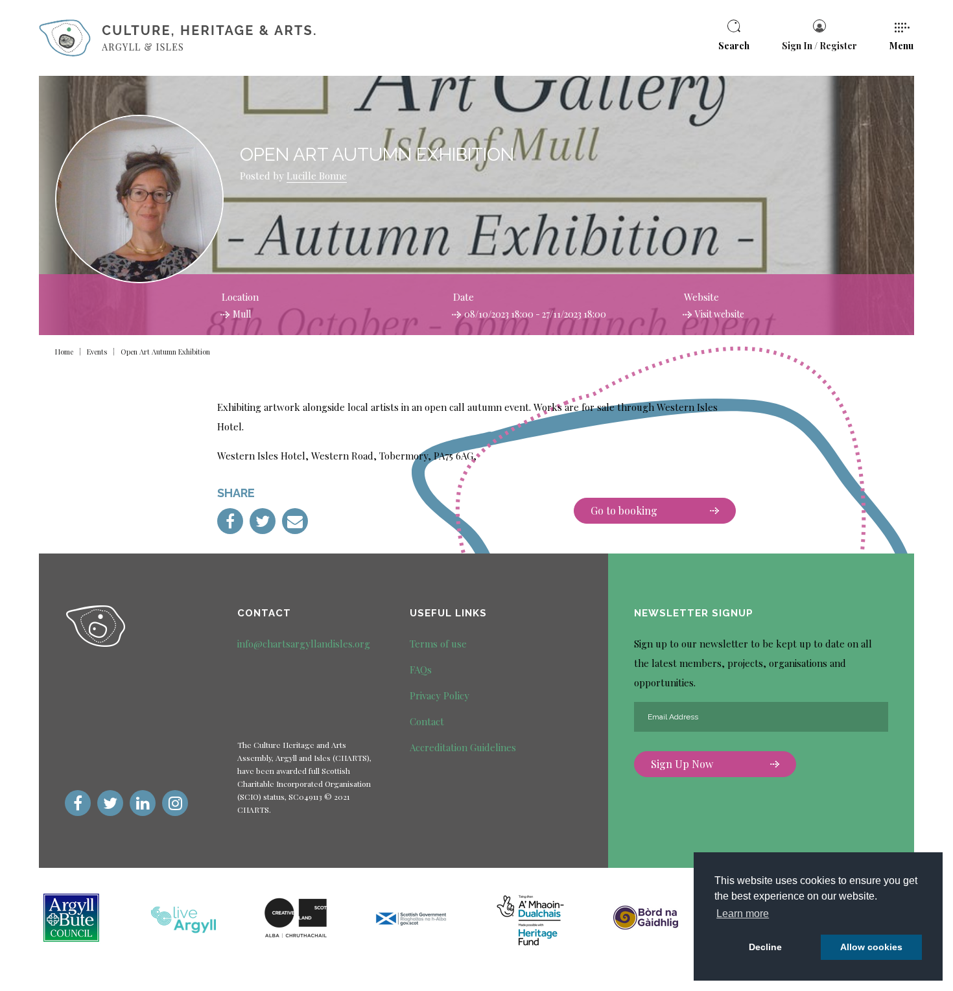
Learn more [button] (742, 913)
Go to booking (624, 510)
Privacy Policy (439, 695)
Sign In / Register (819, 46)
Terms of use (438, 643)
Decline (765, 947)
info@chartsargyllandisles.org (303, 643)
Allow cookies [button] (871, 947)
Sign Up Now (682, 764)
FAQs (421, 669)
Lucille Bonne (317, 175)
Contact (427, 721)
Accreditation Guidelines (463, 747)
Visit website (719, 314)
